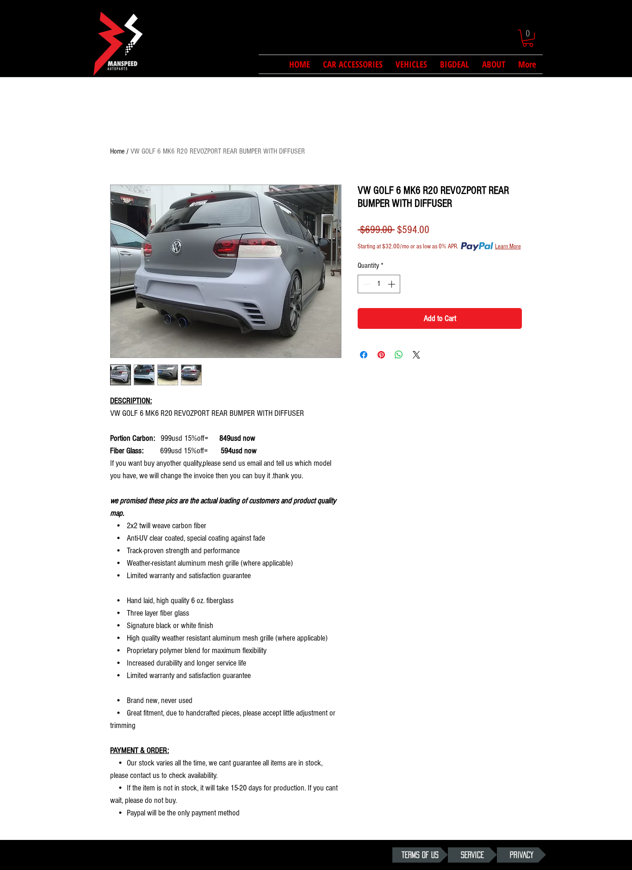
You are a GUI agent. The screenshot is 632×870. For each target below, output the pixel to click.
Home (117, 151)
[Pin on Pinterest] (381, 354)
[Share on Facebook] (363, 354)
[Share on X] (416, 354)
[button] (528, 38)
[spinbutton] (379, 284)
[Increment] (392, 284)
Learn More (508, 246)
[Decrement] (365, 284)
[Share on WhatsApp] (398, 354)
